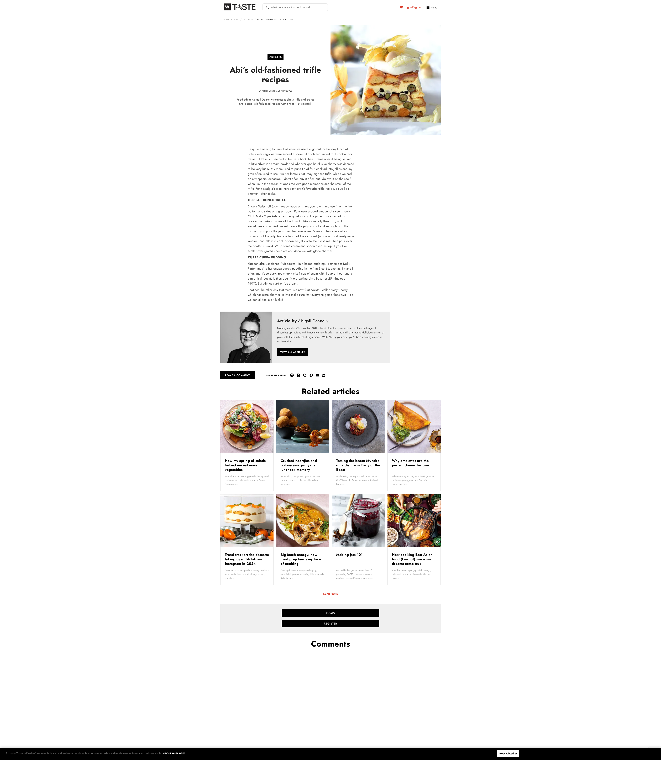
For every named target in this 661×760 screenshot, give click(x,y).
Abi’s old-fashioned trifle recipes (275, 19)
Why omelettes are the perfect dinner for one (411, 463)
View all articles (292, 352)
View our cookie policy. (174, 752)
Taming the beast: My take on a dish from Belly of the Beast (358, 465)
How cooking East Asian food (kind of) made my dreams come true (412, 559)
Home (226, 19)
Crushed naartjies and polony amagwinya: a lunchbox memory (299, 465)
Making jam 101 (350, 554)
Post (236, 19)
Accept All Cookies (508, 753)
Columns (248, 19)
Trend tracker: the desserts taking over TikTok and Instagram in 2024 (247, 559)
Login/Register (412, 7)
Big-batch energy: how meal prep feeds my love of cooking (301, 559)
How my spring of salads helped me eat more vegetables (245, 465)
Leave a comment (237, 375)
